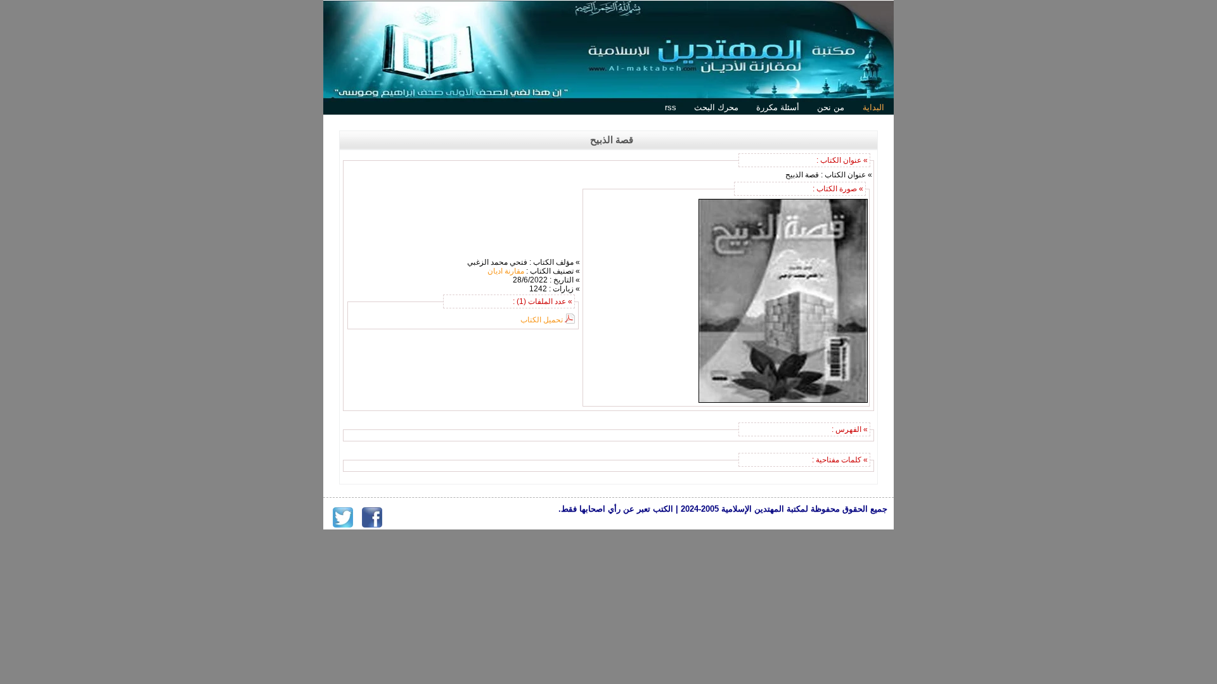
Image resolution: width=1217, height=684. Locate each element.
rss (670, 107)
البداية (873, 107)
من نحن (830, 107)
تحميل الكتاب (541, 319)
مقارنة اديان (505, 271)
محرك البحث (716, 107)
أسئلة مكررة (777, 107)
